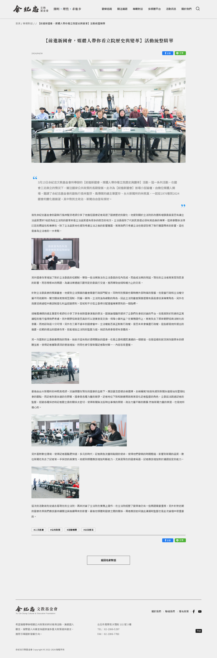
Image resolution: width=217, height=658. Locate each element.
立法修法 (89, 529)
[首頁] (31, 8)
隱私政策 (184, 611)
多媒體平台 (154, 9)
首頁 (18, 23)
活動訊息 (171, 9)
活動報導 (72, 529)
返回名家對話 (108, 560)
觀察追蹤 (107, 9)
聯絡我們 (170, 611)
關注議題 (122, 9)
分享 (169, 53)
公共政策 (56, 529)
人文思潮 (39, 529)
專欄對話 (138, 9)
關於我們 (186, 9)
